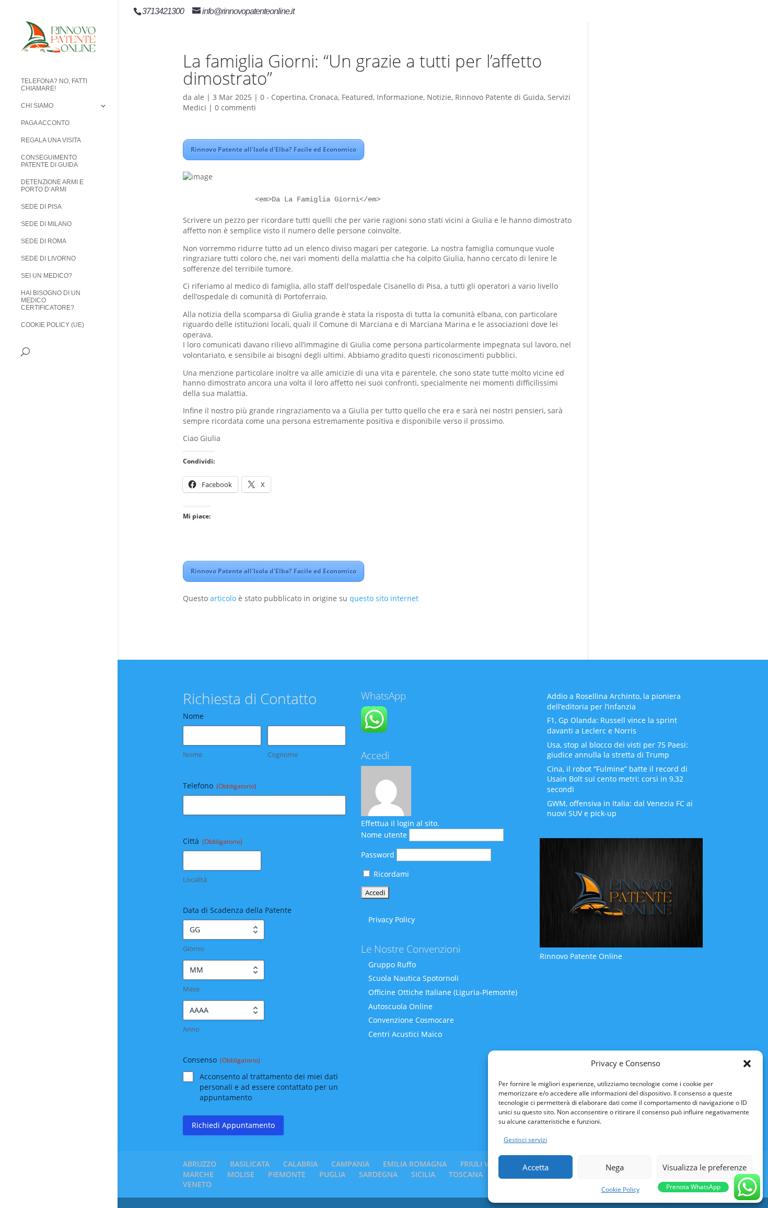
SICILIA (423, 1174)
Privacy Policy (391, 919)
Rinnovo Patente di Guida (499, 97)
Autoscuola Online (400, 1006)
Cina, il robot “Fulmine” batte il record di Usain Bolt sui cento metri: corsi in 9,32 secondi (617, 779)
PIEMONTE (287, 1174)
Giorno (193, 948)
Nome (192, 754)
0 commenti (235, 107)
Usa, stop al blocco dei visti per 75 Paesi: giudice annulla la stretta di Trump (617, 750)
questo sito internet (384, 598)
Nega (615, 1167)
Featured (357, 97)
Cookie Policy (620, 1189)
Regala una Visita (51, 140)
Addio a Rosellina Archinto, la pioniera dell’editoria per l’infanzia (614, 701)
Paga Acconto (45, 123)
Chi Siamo (37, 105)
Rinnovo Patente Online (581, 956)
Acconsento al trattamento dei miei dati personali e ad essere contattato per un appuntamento (269, 1086)
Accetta (535, 1167)
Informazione (400, 97)
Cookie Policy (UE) (52, 325)
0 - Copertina (283, 97)
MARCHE (198, 1174)
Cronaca (323, 97)
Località (195, 879)
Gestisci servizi (525, 1139)
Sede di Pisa (41, 206)
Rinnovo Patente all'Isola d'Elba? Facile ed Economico (273, 149)
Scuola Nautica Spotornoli (413, 978)
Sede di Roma (43, 241)
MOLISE (240, 1174)
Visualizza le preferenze (704, 1167)
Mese (191, 989)
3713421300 (163, 11)
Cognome (282, 754)
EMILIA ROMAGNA (415, 1164)
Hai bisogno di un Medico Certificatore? (50, 300)
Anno (191, 1029)
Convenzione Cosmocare (411, 1020)
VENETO (197, 1184)
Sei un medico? (46, 275)
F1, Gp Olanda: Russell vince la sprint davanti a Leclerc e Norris (612, 725)
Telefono (220, 786)
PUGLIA (332, 1174)
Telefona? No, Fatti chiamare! (54, 84)
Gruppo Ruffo (392, 964)
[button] (747, 1063)
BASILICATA (250, 1164)
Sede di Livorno (48, 258)
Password (377, 855)
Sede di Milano (46, 224)
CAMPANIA (350, 1164)
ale (199, 97)
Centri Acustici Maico (405, 1034)
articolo (223, 598)
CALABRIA (300, 1164)
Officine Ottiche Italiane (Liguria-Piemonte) (442, 992)
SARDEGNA (378, 1174)
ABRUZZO (199, 1164)
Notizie (439, 97)
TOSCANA (466, 1174)
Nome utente (384, 835)
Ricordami (390, 874)
